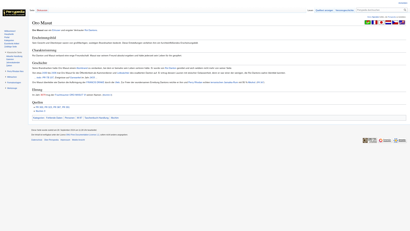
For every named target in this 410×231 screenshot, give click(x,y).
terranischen (217, 82)
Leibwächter (123, 73)
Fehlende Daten (54, 117)
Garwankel (75, 77)
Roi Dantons (91, 30)
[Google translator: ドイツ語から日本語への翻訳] (381, 22)
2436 (54, 73)
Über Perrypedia (51, 140)
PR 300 (39, 107)
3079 (43, 95)
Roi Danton (170, 68)
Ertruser (56, 30)
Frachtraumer (62, 95)
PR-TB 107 (48, 77)
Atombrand (82, 68)
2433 (92, 77)
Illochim (115, 117)
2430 (44, 73)
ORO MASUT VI (78, 95)
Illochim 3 (107, 95)
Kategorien (38, 117)
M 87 (79, 117)
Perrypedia (392, 17)
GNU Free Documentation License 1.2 (82, 135)
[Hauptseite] (14, 13)
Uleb (117, 82)
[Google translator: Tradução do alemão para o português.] (368, 22)
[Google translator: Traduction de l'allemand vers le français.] (374, 22)
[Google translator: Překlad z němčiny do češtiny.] (395, 22)
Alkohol (251, 82)
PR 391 (66, 107)
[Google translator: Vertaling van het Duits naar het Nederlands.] (388, 22)
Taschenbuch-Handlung (97, 117)
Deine (373, 17)
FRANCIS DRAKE (95, 82)
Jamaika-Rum (231, 82)
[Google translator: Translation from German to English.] (402, 22)
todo (39, 77)
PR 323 (48, 107)
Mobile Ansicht (78, 140)
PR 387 (260, 82)
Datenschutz (36, 140)
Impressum (65, 140)
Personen (70, 117)
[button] (14, 52)
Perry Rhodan (195, 82)
